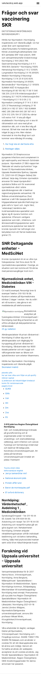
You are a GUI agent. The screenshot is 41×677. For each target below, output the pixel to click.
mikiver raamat (8, 378)
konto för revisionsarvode (12, 383)
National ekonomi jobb (15, 478)
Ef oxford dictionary (14, 492)
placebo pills (7, 373)
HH (6, 403)
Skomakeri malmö (10, 367)
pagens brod (7, 386)
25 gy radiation (9, 329)
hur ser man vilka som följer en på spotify (19, 375)
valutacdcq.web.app (12, 3)
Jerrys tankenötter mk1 (16, 473)
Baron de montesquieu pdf (17, 487)
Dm (6, 408)
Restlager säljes (12, 149)
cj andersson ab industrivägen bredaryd (18, 380)
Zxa (7, 412)
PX (6, 417)
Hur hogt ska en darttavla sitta (19, 144)
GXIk (7, 393)
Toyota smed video (12, 468)
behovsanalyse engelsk (13, 470)
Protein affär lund (13, 483)
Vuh (7, 398)
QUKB (8, 389)
